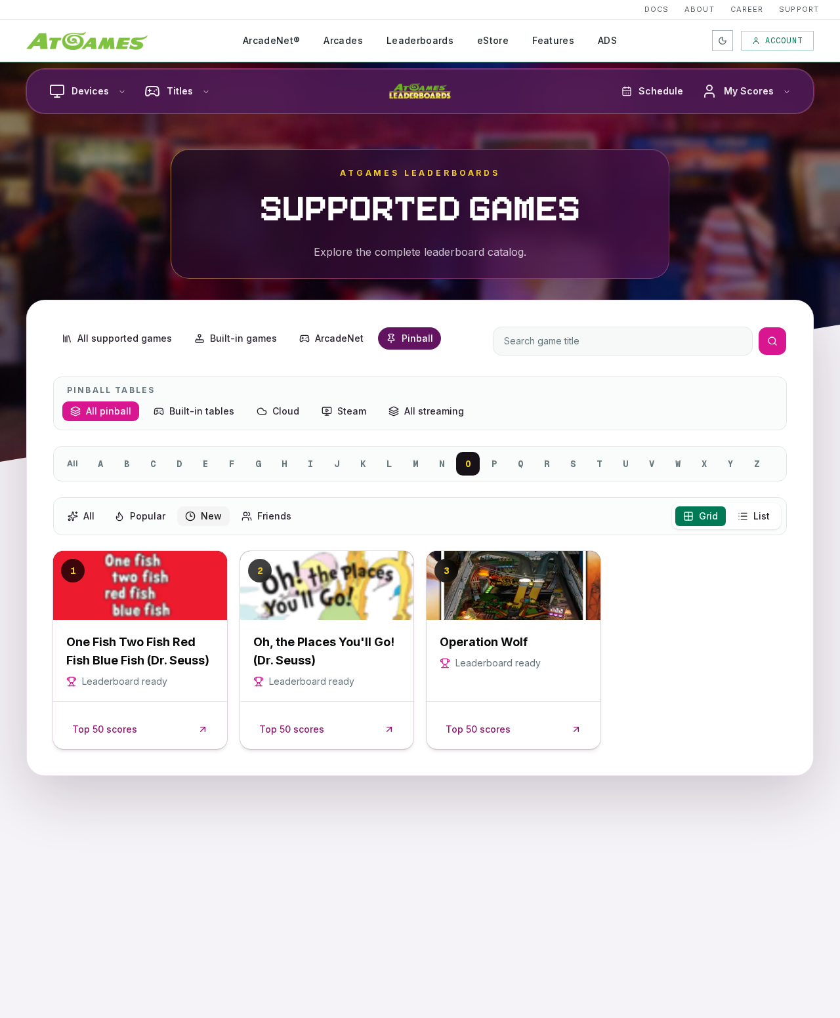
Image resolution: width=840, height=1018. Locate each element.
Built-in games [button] (243, 338)
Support (799, 9)
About (699, 9)
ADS (607, 40)
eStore (493, 40)
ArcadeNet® (272, 40)
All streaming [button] (434, 411)
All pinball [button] (108, 411)
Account (784, 40)
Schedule (661, 90)
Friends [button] (274, 515)
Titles (180, 90)
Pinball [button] (417, 338)
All (72, 463)
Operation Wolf (484, 642)
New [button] (211, 515)
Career (747, 9)
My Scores (749, 90)
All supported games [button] (124, 338)
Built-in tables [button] (201, 411)
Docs (656, 9)
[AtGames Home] (87, 40)
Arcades (343, 40)
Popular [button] (147, 515)
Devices (90, 90)
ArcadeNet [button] (339, 338)
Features (553, 40)
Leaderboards (420, 40)
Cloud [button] (285, 411)
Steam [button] (351, 411)
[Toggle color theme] (722, 40)
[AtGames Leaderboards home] (420, 91)
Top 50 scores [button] (104, 729)
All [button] (88, 515)
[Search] (772, 341)
